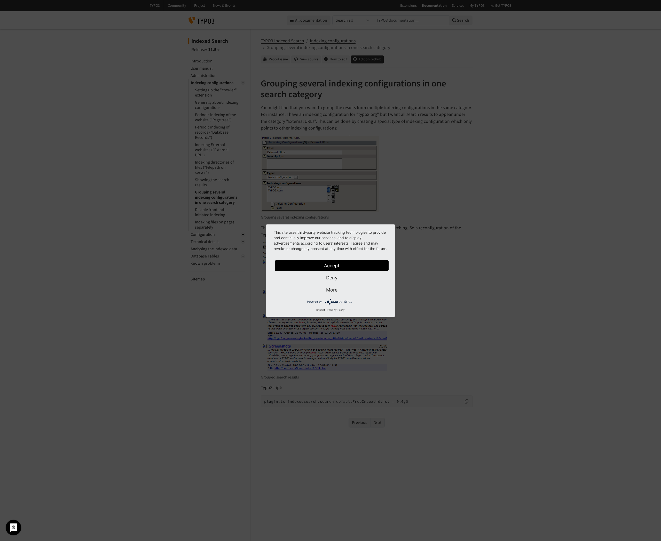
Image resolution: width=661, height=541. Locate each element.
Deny (331, 277)
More (331, 289)
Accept (332, 265)
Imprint (320, 309)
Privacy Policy (336, 309)
